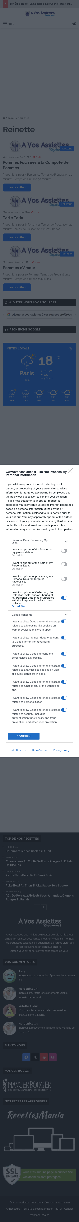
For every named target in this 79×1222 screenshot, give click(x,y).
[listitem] (39, 541)
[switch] (64, 551)
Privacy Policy (61, 750)
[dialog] (39, 611)
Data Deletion (18, 750)
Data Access (39, 750)
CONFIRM (24, 736)
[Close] (71, 472)
